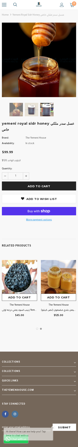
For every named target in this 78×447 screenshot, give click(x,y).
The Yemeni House (36, 138)
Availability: (8, 143)
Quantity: (7, 169)
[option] (39, 60)
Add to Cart (19, 297)
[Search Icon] (15, 5)
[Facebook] (5, 414)
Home (5, 15)
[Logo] (39, 4)
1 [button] (37, 329)
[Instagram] (15, 414)
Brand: (5, 138)
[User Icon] (62, 5)
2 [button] (41, 329)
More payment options (39, 220)
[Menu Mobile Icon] (4, 4)
